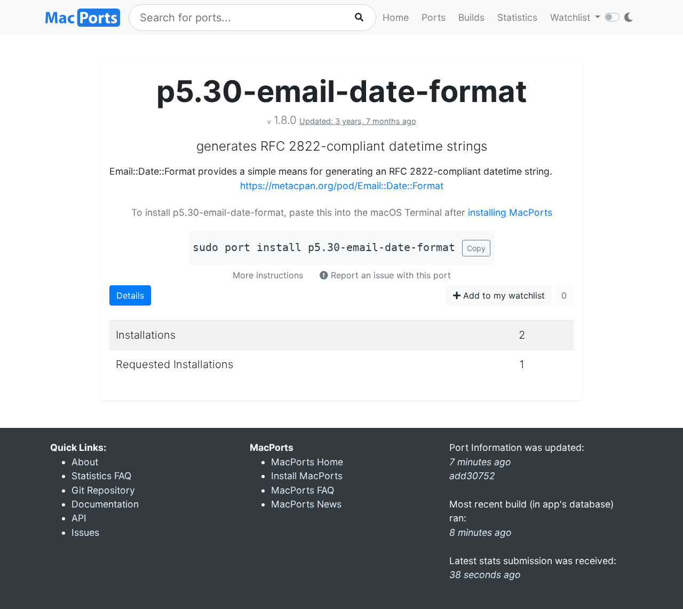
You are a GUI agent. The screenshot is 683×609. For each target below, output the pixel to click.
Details (130, 295)
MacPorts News (306, 504)
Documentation (105, 504)
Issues (85, 532)
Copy (476, 248)
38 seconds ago (485, 574)
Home (396, 17)
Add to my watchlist (502, 295)
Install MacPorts (307, 475)
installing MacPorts (510, 212)
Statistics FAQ (101, 475)
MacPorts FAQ (302, 490)
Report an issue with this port (389, 275)
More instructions (268, 275)
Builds (471, 17)
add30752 (472, 475)
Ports (434, 17)
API (79, 518)
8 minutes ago (480, 532)
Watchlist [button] (571, 17)
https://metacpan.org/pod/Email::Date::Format (341, 185)
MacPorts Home (307, 461)
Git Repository (103, 490)
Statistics (517, 17)
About (85, 461)
